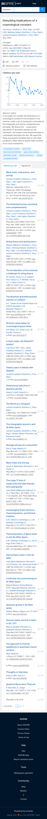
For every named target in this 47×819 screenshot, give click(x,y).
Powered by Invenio (23, 811)
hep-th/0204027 (21, 380)
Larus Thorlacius (19, 213)
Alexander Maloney (19, 588)
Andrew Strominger (17, 590)
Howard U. (19, 350)
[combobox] (26, 9)
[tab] (10, 165)
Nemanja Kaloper (19, 248)
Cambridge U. (24, 520)
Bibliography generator (23, 773)
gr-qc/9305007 (20, 454)
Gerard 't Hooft (12, 392)
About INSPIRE (23, 725)
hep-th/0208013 (16, 48)
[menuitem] (34, 3)
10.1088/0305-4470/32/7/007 (19, 659)
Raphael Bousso (12, 585)
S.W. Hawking (12, 541)
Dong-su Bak (11, 675)
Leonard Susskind (10, 35)
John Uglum (17, 182)
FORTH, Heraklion (13, 306)
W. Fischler (10, 277)
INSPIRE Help (23, 755)
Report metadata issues (23, 759)
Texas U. (19, 277)
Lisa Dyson (7, 29)
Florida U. (18, 309)
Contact (23, 799)
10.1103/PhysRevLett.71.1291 (19, 457)
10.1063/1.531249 (14, 418)
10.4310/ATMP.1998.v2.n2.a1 (19, 504)
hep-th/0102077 (20, 335)
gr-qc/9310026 (20, 398)
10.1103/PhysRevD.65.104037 (19, 638)
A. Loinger (21, 688)
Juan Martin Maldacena (15, 490)
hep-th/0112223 (18, 635)
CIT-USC (33, 611)
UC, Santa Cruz (22, 330)
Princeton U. (29, 466)
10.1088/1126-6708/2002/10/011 (21, 51)
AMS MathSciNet (16, 56)
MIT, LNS (20, 348)
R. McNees (24, 280)
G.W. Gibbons (11, 520)
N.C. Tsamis (11, 303)
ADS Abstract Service (33, 56)
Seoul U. (21, 675)
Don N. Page (11, 448)
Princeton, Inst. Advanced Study (23, 564)
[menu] (35, 3)
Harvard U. (30, 490)
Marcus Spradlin (12, 627)
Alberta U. (22, 448)
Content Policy (23, 729)
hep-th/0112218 (18, 596)
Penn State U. (17, 543)
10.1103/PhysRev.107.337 (17, 693)
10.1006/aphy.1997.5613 (17, 317)
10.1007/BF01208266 (19, 549)
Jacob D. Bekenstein (14, 466)
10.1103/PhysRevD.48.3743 (18, 236)
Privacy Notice (24, 733)
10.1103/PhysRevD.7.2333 (21, 474)
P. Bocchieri (11, 688)
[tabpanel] (23, 439)
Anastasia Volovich (13, 629)
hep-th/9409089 (20, 415)
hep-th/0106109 (20, 614)
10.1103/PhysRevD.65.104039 (19, 599)
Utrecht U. (23, 392)
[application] (23, 91)
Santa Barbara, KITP (28, 250)
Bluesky (23, 791)
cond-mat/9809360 (21, 665)
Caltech (22, 611)
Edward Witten (18, 433)
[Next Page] (23, 706)
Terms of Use (23, 737)
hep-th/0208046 (20, 678)
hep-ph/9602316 (18, 314)
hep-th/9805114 (20, 439)
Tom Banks (10, 330)
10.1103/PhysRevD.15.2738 (22, 528)
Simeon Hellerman (13, 245)
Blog (23, 787)
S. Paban (13, 282)
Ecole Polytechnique (25, 303)
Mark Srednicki (12, 653)
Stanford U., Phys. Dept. (23, 29)
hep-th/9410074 (26, 198)
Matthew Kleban (14, 32)
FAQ (23, 751)
